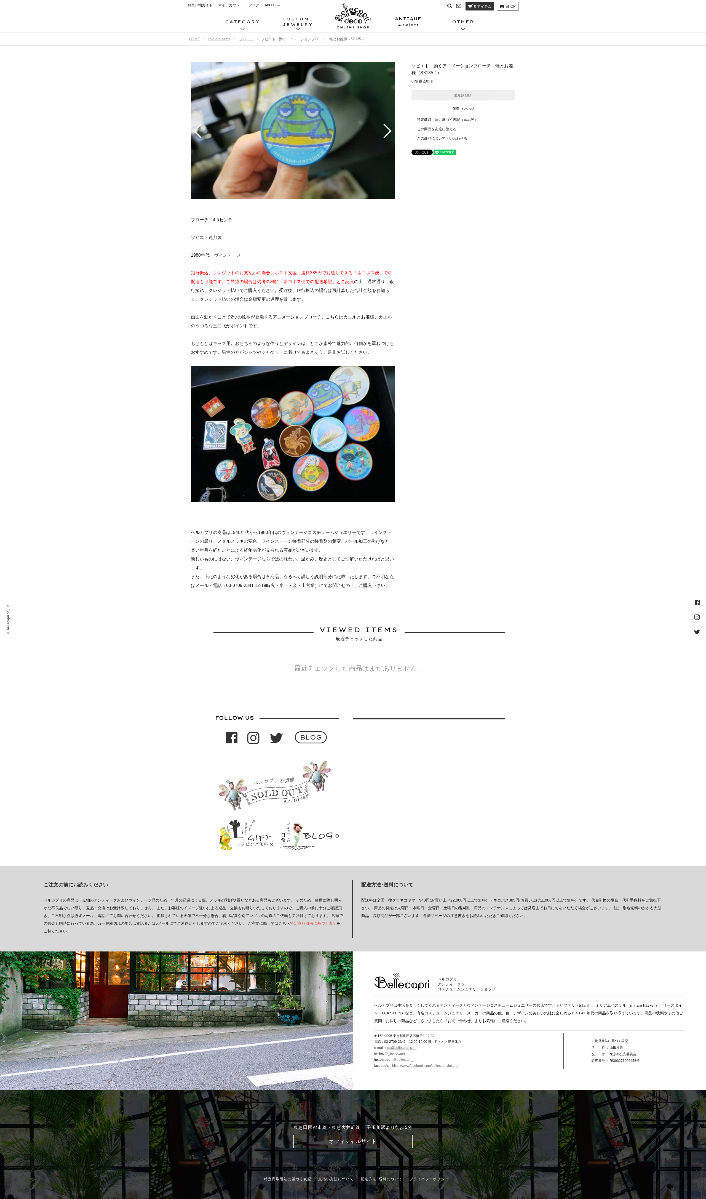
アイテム (482, 6)
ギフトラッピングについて (293, 9)
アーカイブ (281, 9)
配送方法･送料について (381, 1179)
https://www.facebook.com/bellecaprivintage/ (425, 1066)
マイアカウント (230, 5)
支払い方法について (336, 1179)
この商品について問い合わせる (442, 138)
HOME (194, 39)
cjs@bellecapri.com (401, 1048)
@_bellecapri (395, 1054)
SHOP (511, 6)
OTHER (463, 21)
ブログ (253, 5)
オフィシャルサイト (353, 1141)
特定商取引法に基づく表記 (313, 923)
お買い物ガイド (200, 5)
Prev (197, 131)
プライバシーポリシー (429, 1179)
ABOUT (270, 5)
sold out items (219, 39)
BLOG (311, 737)
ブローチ (246, 39)
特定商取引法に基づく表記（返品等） (447, 120)
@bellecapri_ (403, 1060)
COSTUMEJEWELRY (297, 21)
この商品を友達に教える (436, 129)
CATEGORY (242, 21)
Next (388, 131)
